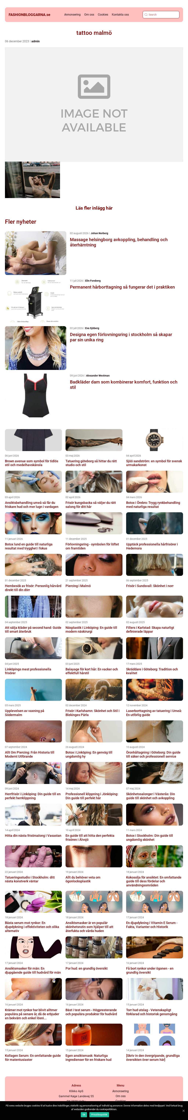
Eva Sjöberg (92, 328)
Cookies (103, 14)
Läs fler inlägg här (94, 208)
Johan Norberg (99, 233)
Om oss (89, 14)
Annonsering (72, 14)
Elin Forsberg (93, 280)
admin (35, 41)
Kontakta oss (120, 14)
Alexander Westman (98, 375)
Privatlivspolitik (99, 1114)
